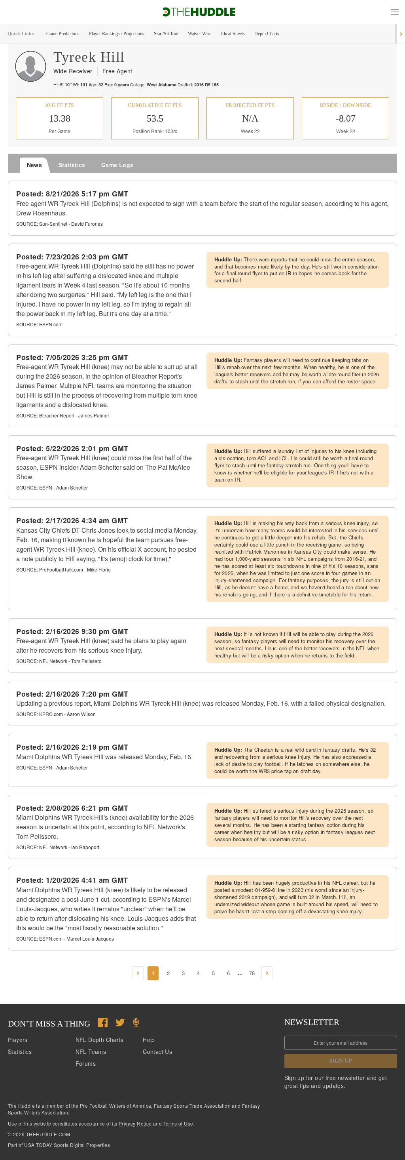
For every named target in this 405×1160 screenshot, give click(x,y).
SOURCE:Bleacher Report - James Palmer (62, 415)
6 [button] (228, 973)
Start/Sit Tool (166, 33)
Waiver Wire (199, 33)
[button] (394, 11)
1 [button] (153, 973)
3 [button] (183, 973)
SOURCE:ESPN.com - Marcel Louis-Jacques (65, 938)
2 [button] (168, 973)
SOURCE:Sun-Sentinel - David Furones (59, 223)
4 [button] (198, 973)
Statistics (20, 1051)
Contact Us (157, 1051)
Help (149, 1040)
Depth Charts (266, 33)
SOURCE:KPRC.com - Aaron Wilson (56, 713)
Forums (86, 1063)
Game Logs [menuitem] (117, 165)
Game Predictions (62, 33)
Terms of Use (178, 1123)
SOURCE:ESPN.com (39, 324)
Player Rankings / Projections (116, 33)
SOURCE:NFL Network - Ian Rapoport (57, 847)
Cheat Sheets (233, 33)
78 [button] (252, 973)
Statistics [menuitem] (72, 165)
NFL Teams (91, 1051)
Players (18, 1040)
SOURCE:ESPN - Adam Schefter (52, 487)
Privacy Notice (135, 1123)
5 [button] (213, 973)
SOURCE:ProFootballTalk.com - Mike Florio (63, 569)
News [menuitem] (34, 165)
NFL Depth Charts (99, 1040)
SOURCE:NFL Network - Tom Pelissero (59, 660)
